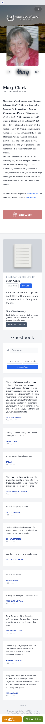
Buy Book (26, 286)
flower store (31, 197)
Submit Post (23, 367)
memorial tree (33, 193)
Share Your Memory (16, 324)
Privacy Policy (15, 713)
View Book (12, 286)
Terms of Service (29, 713)
